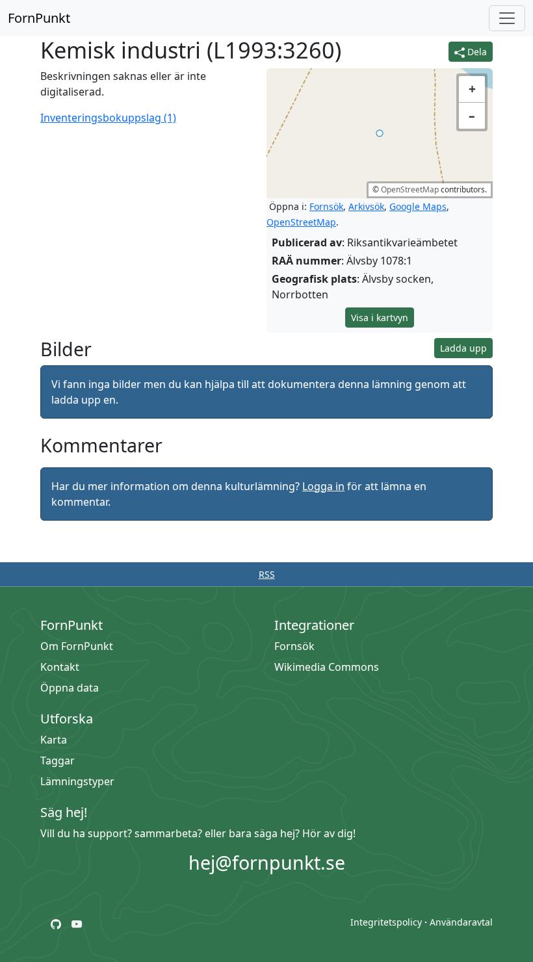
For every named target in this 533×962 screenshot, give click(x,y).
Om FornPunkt (76, 646)
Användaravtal (461, 922)
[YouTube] (77, 923)
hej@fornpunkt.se (266, 862)
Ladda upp (463, 348)
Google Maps (418, 206)
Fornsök (326, 206)
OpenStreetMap (410, 189)
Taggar (57, 760)
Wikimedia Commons (326, 667)
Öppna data (69, 688)
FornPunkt (39, 18)
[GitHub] (56, 923)
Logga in (323, 486)
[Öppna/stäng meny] (507, 18)
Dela (476, 52)
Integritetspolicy (386, 922)
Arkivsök (366, 206)
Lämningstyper (77, 781)
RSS (267, 574)
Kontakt (59, 667)
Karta (53, 740)
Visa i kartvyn (379, 317)
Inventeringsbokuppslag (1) (108, 117)
